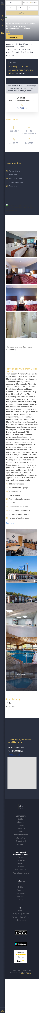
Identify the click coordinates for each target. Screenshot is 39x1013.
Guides (21, 819)
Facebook (21, 884)
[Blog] (2, 33)
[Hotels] (2, 29)
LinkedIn (20, 896)
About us (20, 822)
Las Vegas (21, 860)
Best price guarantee (21, 914)
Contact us (21, 828)
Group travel (21, 841)
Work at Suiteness (21, 835)
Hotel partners (21, 838)
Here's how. (20, 73)
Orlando (20, 866)
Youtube (20, 890)
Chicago (21, 857)
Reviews (21, 825)
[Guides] (2, 20)
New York (21, 863)
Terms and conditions (20, 917)
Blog (21, 899)
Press (21, 831)
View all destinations (21, 873)
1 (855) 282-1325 (22, 108)
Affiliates (20, 844)
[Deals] (2, 24)
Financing (21, 910)
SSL (22, 973)
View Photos (14, 37)
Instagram (21, 893)
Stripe (29, 973)
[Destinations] (2, 16)
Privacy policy (20, 920)
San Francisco (20, 870)
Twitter (21, 887)
